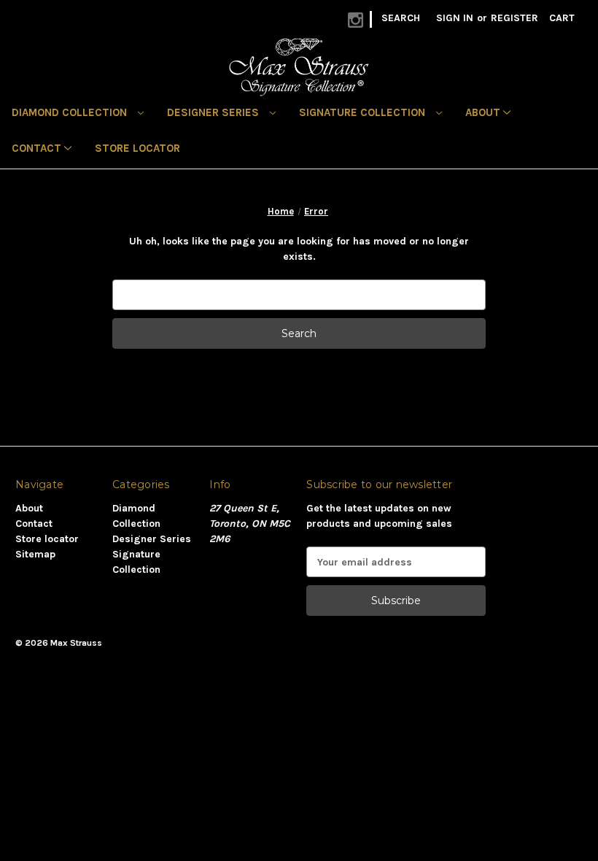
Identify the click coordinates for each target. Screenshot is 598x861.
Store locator (137, 148)
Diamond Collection (71, 112)
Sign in (454, 18)
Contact (38, 148)
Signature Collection (363, 112)
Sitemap (35, 554)
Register (514, 18)
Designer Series (214, 112)
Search (400, 18)
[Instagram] (355, 20)
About (484, 112)
